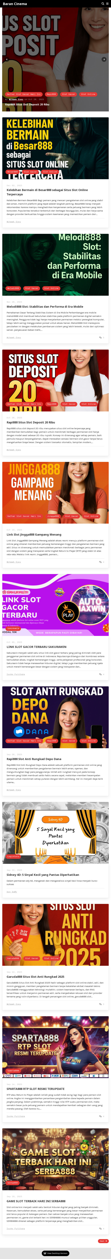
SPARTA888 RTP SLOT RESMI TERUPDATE (35, 1089)
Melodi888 (13, 288)
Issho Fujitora (16, 674)
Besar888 (12, 94)
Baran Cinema (15, 3)
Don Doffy (12, 892)
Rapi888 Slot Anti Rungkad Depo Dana (34, 759)
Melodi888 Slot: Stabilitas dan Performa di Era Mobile (45, 307)
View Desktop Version (57, 1253)
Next (102, 1241)
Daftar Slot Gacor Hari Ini (24, 404)
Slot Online (49, 94)
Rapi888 (51, 404)
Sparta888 (13, 1071)
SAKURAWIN (13, 628)
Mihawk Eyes (16, 99)
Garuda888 (13, 958)
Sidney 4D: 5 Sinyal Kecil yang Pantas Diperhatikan (43, 875)
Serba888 (12, 1183)
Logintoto (13, 856)
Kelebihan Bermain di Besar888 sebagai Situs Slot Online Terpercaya (49, 104)
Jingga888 (53, 516)
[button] (107, 3)
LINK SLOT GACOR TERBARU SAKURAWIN (36, 647)
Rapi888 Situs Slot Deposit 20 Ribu (31, 422)
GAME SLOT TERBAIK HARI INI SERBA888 (36, 1201)
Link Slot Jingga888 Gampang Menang (34, 534)
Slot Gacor (29, 94)
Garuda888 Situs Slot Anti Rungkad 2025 (35, 977)
